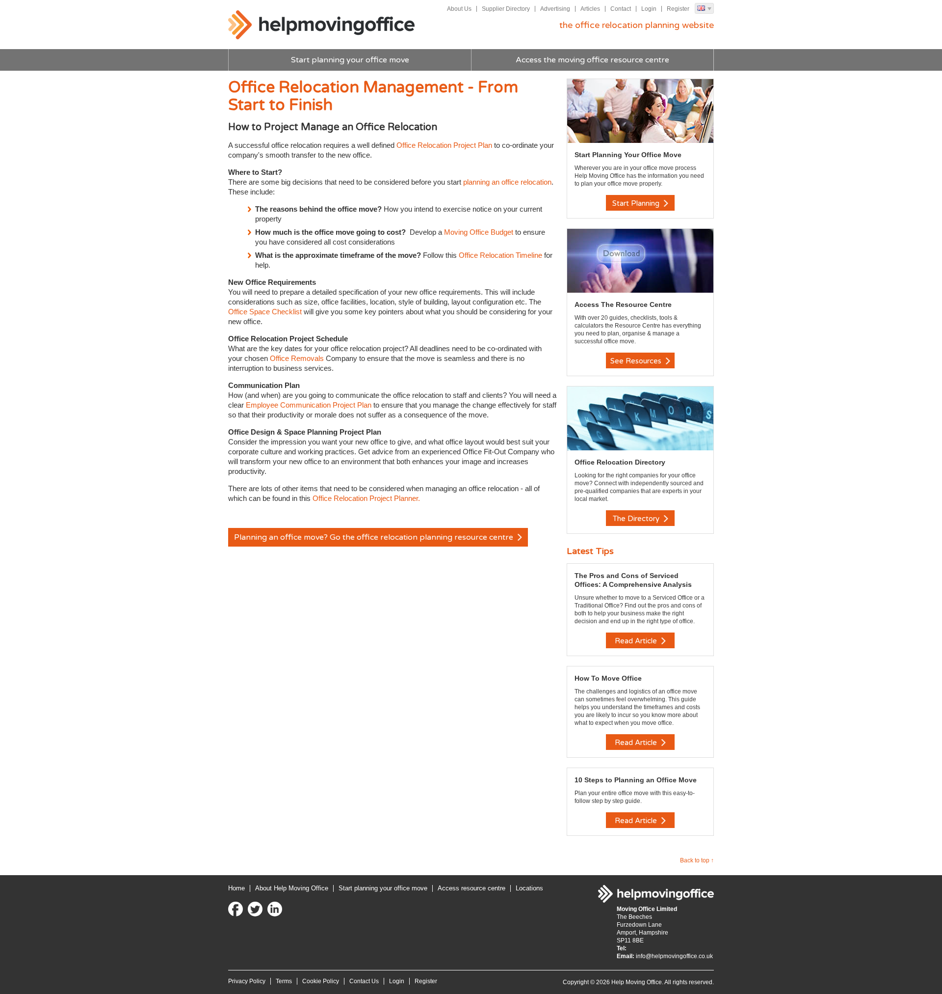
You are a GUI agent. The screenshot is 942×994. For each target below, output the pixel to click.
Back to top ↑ (697, 860)
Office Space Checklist (265, 311)
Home (236, 888)
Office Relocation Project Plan (444, 145)
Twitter (255, 909)
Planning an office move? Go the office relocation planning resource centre (374, 537)
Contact (620, 8)
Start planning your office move (350, 60)
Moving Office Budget (478, 232)
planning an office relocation (507, 182)
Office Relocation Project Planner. (366, 498)
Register (678, 8)
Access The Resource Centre (623, 304)
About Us (459, 8)
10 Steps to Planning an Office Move (636, 780)
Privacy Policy (246, 981)
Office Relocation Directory (620, 462)
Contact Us (364, 981)
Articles (590, 8)
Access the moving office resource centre (592, 60)
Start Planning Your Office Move (628, 155)
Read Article (637, 640)
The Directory (637, 518)
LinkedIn (274, 909)
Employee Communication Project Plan (308, 405)
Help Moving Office (321, 25)
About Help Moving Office (291, 888)
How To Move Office (608, 678)
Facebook (235, 909)
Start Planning (636, 203)
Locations (529, 888)
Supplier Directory (506, 8)
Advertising (555, 8)
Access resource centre (471, 888)
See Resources (636, 361)
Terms (284, 981)
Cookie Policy (320, 981)
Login (648, 8)
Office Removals (297, 358)
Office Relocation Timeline (500, 255)
